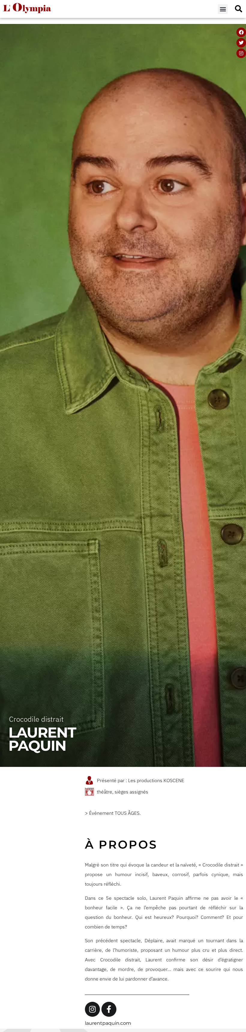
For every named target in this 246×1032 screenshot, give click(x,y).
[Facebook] (241, 32)
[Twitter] (241, 43)
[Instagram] (241, 53)
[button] (223, 9)
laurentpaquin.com (108, 1023)
